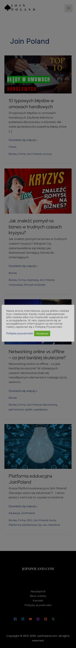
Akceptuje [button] (42, 333)
